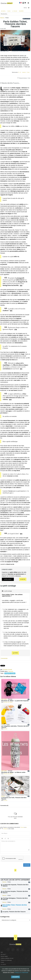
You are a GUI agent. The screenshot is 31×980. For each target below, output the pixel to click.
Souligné (8, 838)
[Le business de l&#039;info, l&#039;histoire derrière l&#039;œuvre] (15, 795)
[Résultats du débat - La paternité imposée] (15, 698)
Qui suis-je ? (3, 954)
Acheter (22, 579)
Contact (2, 962)
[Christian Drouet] (7, 3)
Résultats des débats (8, 702)
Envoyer (26, 865)
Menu (25, 7)
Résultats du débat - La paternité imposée (15, 701)
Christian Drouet (7, 669)
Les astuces (3, 964)
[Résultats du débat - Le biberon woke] (15, 770)
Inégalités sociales (10, 673)
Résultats (10, 699)
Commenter (4, 658)
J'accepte (15, 977)
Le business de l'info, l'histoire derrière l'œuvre (13, 798)
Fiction (7, 17)
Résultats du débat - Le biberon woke (13, 772)
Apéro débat (8, 579)
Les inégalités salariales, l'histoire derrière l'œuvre (15, 726)
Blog (9, 11)
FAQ (2, 952)
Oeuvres (21, 11)
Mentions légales (4, 956)
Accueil (3, 11)
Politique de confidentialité (6, 960)
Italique (5, 838)
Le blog (14, 11)
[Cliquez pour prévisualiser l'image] (15, 40)
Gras (2, 838)
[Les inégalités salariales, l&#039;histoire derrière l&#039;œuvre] (15, 723)
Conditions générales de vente (7, 958)
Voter (16, 652)
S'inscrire (22, 827)
